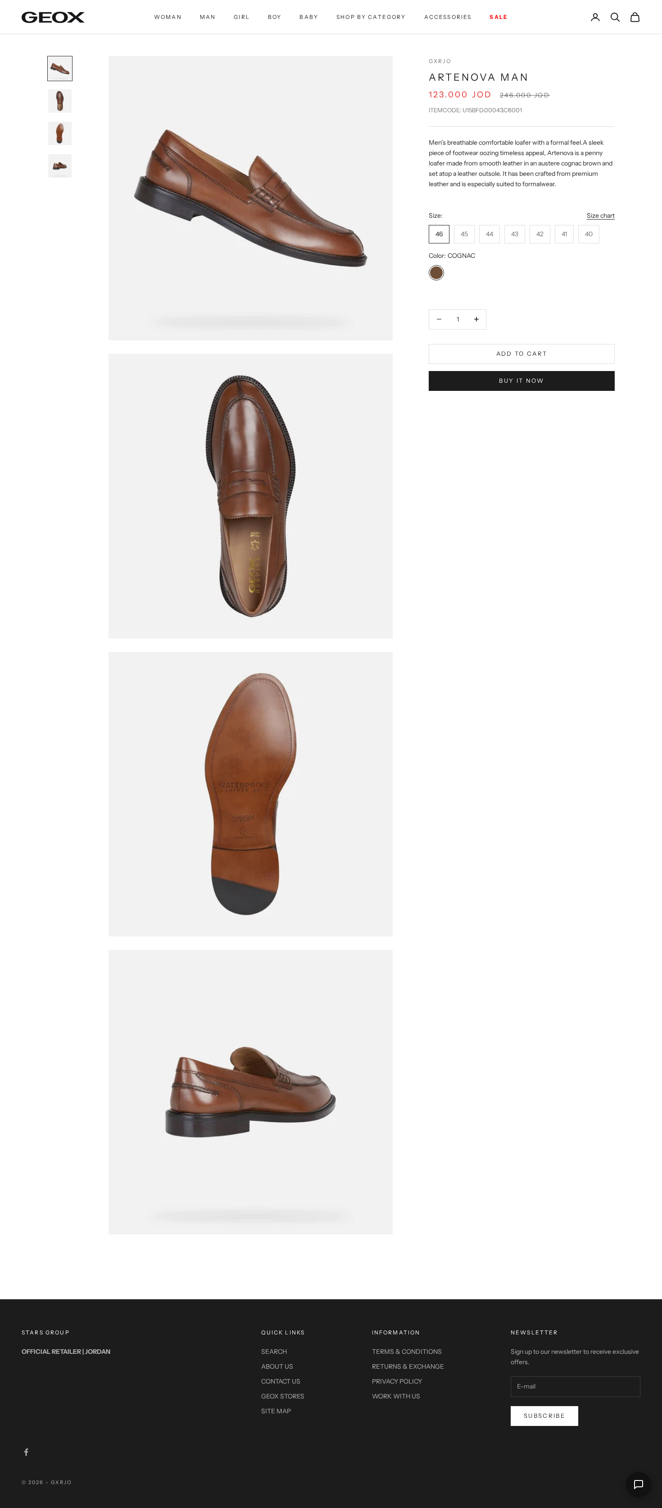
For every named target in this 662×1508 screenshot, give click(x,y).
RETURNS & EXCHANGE (408, 1366)
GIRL (242, 17)
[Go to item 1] (60, 68)
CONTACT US (280, 1381)
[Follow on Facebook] (26, 1452)
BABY (308, 17)
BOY (274, 17)
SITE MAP (276, 1411)
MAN (208, 17)
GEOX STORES (282, 1396)
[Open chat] (638, 1484)
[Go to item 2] (60, 101)
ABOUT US (277, 1366)
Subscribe (544, 1415)
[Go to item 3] (60, 133)
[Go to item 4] (60, 166)
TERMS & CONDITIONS (407, 1352)
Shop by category (371, 17)
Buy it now (521, 381)
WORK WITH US (396, 1396)
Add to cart (522, 353)
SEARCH (274, 1352)
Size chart (601, 216)
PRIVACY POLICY (397, 1381)
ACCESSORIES (448, 17)
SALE (499, 17)
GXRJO (440, 61)
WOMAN (168, 17)
